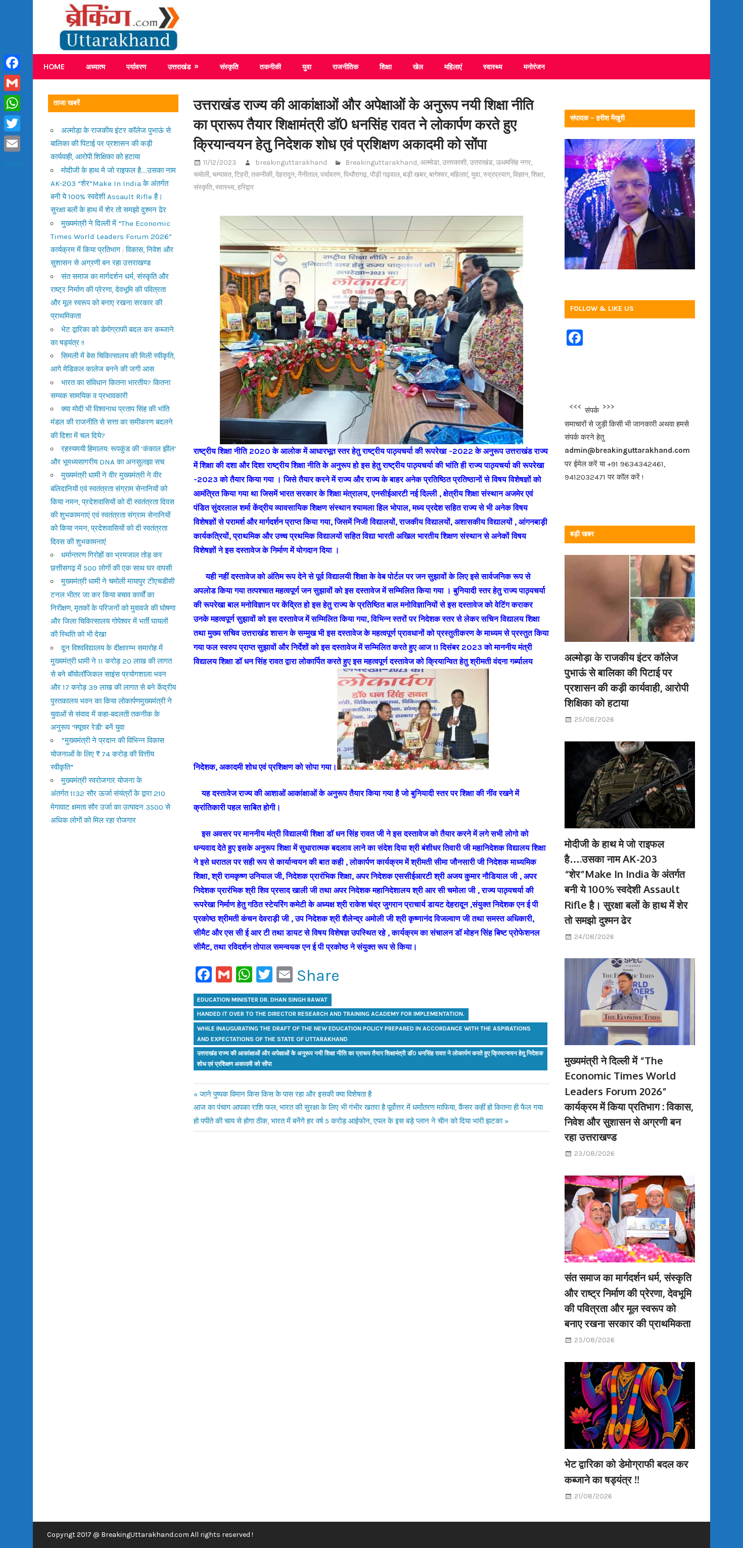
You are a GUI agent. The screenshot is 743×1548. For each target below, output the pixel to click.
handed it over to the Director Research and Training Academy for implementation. (331, 1013)
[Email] (14, 143)
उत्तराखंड (179, 66)
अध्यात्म (95, 66)
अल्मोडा (429, 162)
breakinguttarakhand (291, 162)
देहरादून (285, 174)
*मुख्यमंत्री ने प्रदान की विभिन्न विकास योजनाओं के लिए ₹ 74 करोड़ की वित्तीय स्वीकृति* (107, 754)
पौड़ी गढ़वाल (385, 174)
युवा (306, 66)
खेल (418, 66)
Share (318, 976)
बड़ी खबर (414, 174)
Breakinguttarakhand (381, 162)
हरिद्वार (246, 187)
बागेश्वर (438, 174)
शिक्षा (386, 66)
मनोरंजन (534, 66)
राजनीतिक (345, 66)
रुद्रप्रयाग (496, 174)
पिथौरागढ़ (355, 174)
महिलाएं (453, 66)
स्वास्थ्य (492, 66)
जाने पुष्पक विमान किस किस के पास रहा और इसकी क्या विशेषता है (286, 1094)
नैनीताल (307, 174)
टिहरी (241, 174)
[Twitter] (14, 123)
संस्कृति (229, 66)
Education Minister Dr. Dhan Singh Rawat (262, 999)
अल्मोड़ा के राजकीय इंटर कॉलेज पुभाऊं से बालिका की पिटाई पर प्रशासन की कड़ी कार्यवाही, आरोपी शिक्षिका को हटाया (111, 144)
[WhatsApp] (14, 103)
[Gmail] (14, 83)
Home (54, 66)
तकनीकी (270, 66)
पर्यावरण (136, 66)
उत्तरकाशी (454, 162)
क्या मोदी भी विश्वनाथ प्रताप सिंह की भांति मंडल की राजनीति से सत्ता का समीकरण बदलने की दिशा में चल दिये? (112, 422)
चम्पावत (221, 174)
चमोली (201, 174)
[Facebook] (14, 63)
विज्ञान (520, 174)
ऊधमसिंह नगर (513, 162)
